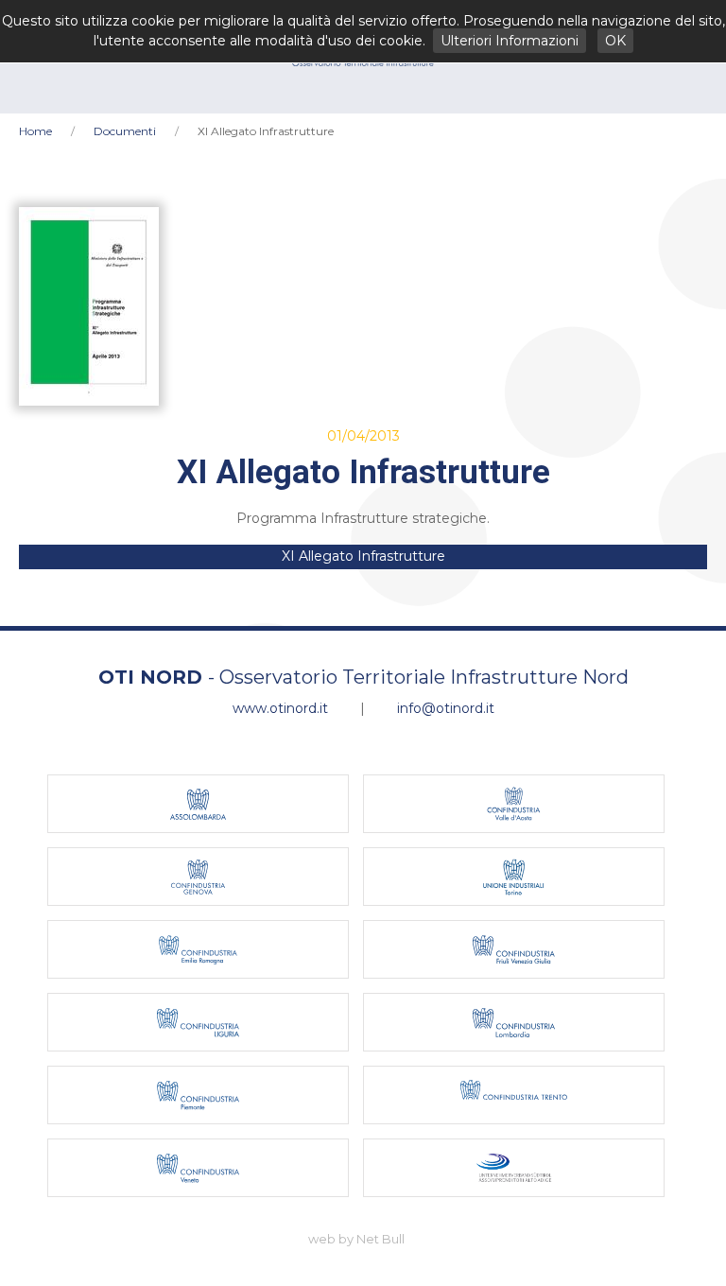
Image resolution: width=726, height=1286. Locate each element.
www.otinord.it (280, 708)
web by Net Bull (356, 1238)
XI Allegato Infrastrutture (363, 556)
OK (615, 40)
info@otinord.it (445, 708)
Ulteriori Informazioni (510, 40)
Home (35, 131)
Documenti (125, 131)
